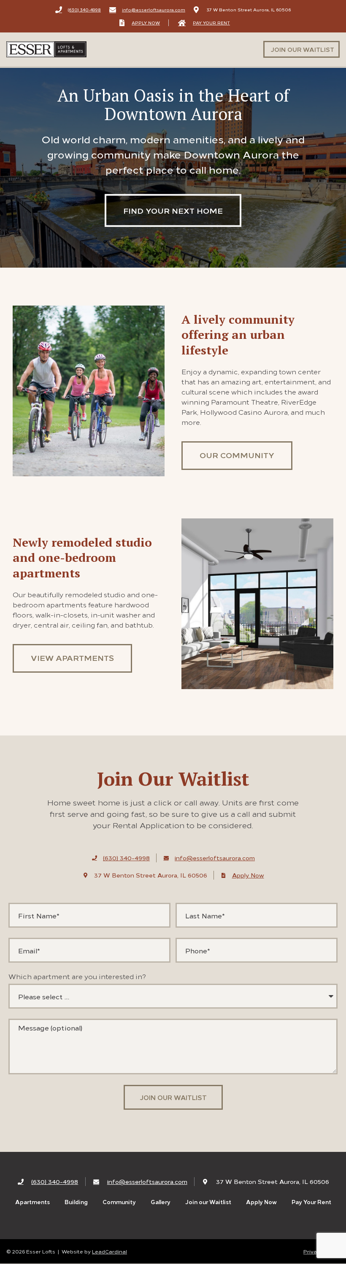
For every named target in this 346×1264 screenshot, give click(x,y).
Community (119, 1202)
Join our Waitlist (208, 1202)
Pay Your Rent (311, 1202)
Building (76, 1202)
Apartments (32, 1202)
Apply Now (261, 1202)
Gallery (160, 1202)
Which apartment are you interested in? (77, 976)
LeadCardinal (109, 1251)
